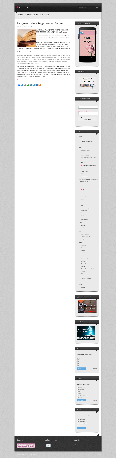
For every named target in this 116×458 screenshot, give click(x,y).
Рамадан (85, 196)
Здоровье (83, 250)
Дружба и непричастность (87, 141)
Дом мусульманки (85, 234)
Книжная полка (84, 176)
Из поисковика (81, 421)
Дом (80, 231)
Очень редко (81, 359)
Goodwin (99, 454)
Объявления (83, 281)
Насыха (82, 276)
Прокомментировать (35, 26)
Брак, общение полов (83, 202)
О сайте (80, 284)
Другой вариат (81, 425)
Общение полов (84, 219)
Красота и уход (84, 247)
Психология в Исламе (86, 259)
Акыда (80, 136)
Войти (24, 454)
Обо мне (83, 287)
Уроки (82, 152)
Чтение (82, 173)
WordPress (34, 454)
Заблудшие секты (85, 144)
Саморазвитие (84, 252)
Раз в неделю (81, 365)
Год (79, 391)
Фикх (80, 184)
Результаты (95, 368)
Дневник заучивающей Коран (89, 165)
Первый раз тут (81, 358)
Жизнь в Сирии (84, 263)
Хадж (82, 199)
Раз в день (80, 363)
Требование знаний (85, 150)
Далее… (19, 80)
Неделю (80, 397)
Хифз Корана (84, 162)
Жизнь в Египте (84, 261)
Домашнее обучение (87, 215)
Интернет (83, 271)
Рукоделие (83, 239)
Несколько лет (81, 389)
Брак (82, 205)
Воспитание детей (85, 213)
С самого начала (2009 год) (84, 395)
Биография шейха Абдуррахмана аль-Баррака (40, 23)
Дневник (83, 266)
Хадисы (82, 168)
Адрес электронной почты (84, 111)
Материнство (84, 210)
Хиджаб (80, 222)
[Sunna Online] (86, 339)
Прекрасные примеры (86, 278)
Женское (80, 242)
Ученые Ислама (84, 171)
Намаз (82, 186)
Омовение (85, 189)
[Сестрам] (26, 447)
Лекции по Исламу (85, 155)
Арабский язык (84, 160)
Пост (82, 193)
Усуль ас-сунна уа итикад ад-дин (88, 157)
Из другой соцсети (82, 423)
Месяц (79, 393)
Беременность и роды (86, 208)
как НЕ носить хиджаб (86, 228)
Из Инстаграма (81, 419)
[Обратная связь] (48, 447)
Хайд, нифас (84, 245)
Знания (80, 147)
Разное (80, 256)
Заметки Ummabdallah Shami (87, 268)
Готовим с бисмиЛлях (86, 236)
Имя (79, 105)
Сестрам (22, 7)
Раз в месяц (80, 361)
